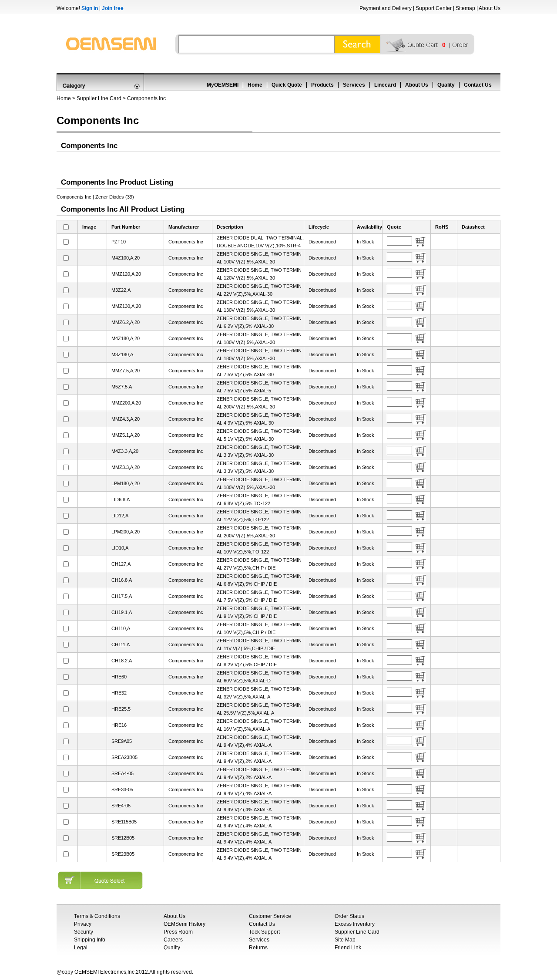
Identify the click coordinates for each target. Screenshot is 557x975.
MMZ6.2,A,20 (125, 322)
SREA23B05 (124, 757)
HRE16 (119, 725)
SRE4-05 (121, 805)
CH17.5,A (121, 596)
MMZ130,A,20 (126, 306)
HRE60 (119, 676)
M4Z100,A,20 (125, 257)
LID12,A (119, 515)
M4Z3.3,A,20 (124, 451)
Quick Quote (287, 85)
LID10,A (119, 547)
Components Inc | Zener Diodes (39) (95, 196)
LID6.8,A (120, 499)
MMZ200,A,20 (126, 402)
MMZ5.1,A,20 (125, 435)
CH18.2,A (121, 660)
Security (83, 932)
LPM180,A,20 (125, 483)
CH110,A (120, 628)
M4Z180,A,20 (125, 338)
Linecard (385, 85)
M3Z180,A (122, 354)
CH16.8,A (121, 580)
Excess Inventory (355, 924)
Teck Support (264, 932)
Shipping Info (89, 940)
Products (322, 85)
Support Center (434, 8)
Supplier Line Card (99, 98)
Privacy (82, 924)
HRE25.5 (121, 709)
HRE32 (119, 692)
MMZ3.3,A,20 (125, 467)
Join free (113, 8)
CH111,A (120, 644)
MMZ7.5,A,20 (125, 370)
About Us (489, 8)
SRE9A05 (121, 741)
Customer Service (270, 916)
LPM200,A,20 (125, 531)
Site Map (345, 940)
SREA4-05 (122, 773)
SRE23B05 (122, 854)
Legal (80, 948)
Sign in (89, 8)
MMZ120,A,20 (126, 274)
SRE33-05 (122, 789)
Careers (173, 940)
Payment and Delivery (385, 8)
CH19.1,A (121, 612)
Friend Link (348, 948)
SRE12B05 (122, 837)
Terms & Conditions (97, 916)
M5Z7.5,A (121, 386)
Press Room (178, 932)
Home (255, 85)
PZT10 (118, 241)
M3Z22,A (121, 290)
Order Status (349, 916)
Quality (446, 85)
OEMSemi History (184, 924)
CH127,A (121, 564)
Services (354, 85)
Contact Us (478, 85)
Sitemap (465, 8)
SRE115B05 (124, 821)
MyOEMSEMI (222, 85)
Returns (258, 948)
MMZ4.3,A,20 (125, 419)
